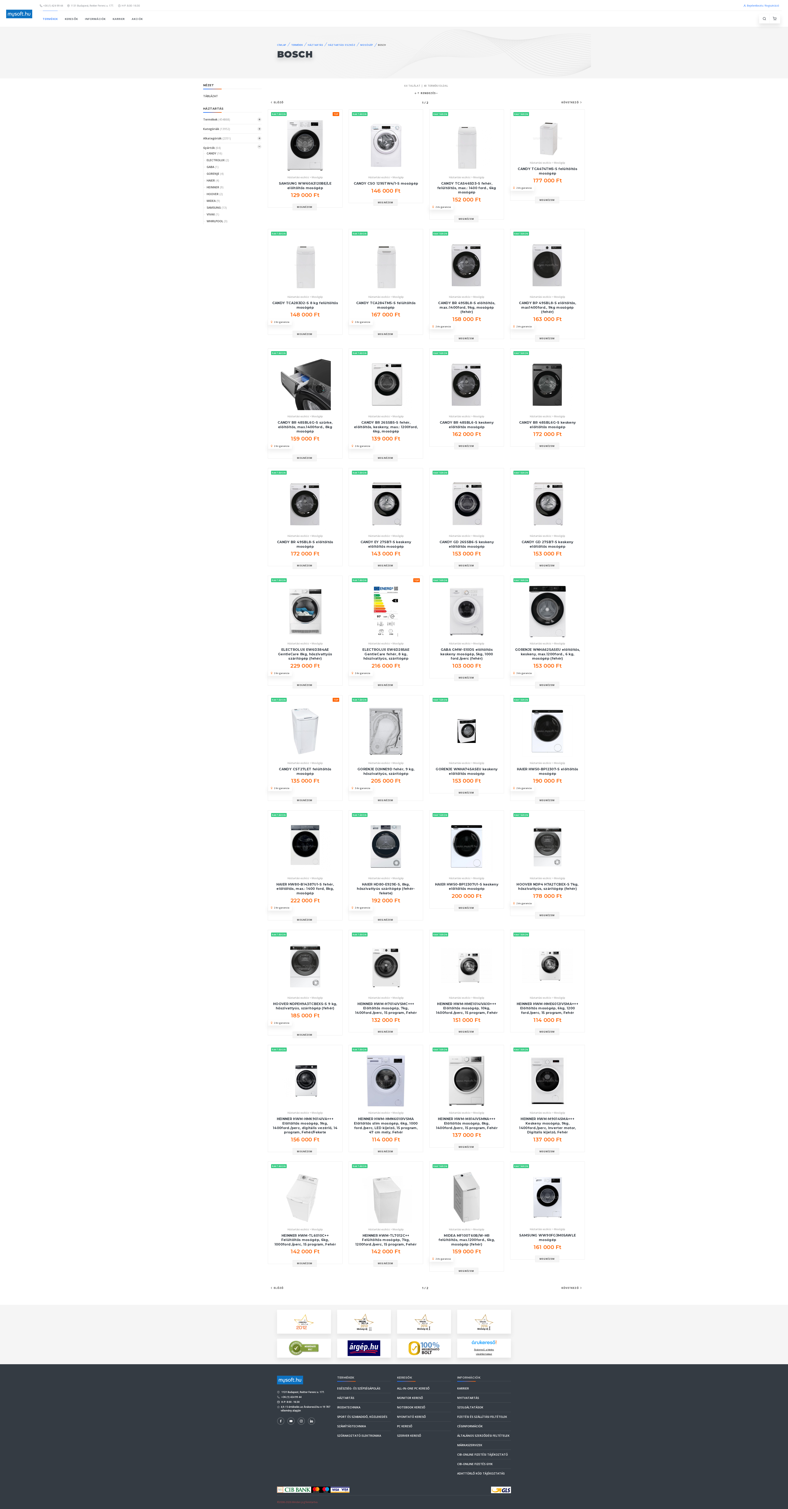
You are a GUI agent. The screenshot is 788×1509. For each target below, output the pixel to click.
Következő (570, 102)
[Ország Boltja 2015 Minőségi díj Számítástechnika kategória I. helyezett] (424, 1321)
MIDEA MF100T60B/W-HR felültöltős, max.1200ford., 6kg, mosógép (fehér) (467, 1240)
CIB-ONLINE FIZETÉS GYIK (475, 1464)
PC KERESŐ (404, 1426)
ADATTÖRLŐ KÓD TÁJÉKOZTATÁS (481, 1473)
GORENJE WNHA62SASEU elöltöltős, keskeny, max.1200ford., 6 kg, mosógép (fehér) (547, 654)
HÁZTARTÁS (315, 44)
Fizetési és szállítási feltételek (482, 1417)
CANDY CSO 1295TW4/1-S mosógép (386, 183)
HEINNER (215, 187)
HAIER (213, 180)
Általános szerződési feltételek (483, 1436)
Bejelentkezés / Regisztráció (763, 5)
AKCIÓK (137, 19)
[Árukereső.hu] (484, 1343)
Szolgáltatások (470, 1407)
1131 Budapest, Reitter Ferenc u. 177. (92, 5)
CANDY (214, 153)
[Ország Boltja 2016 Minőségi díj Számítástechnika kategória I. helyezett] (484, 1321)
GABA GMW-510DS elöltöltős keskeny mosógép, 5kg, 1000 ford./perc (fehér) (466, 654)
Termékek (216, 119)
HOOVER (215, 194)
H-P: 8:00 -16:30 (131, 5)
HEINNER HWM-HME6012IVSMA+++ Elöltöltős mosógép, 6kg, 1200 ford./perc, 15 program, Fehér (547, 1008)
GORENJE (215, 174)
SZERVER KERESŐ (409, 1436)
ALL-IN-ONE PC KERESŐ (413, 1388)
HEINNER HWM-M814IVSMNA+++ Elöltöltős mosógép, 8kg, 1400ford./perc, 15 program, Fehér (467, 1123)
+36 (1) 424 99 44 (53, 5)
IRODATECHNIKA (348, 1407)
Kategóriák (216, 129)
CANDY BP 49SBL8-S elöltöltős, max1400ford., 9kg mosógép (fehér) (547, 307)
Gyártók (212, 148)
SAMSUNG (217, 207)
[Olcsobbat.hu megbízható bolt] (424, 1348)
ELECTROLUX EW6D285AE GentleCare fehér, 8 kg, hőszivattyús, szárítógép (385, 654)
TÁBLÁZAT (210, 96)
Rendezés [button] (428, 93)
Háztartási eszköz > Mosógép (305, 177)
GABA (213, 167)
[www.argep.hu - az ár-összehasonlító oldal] (364, 1348)
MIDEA (213, 201)
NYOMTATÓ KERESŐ (411, 1417)
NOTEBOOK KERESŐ (411, 1407)
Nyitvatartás (468, 1398)
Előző (279, 102)
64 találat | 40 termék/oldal (426, 85)
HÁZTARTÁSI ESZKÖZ (341, 44)
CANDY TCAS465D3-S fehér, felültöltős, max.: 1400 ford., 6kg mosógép (466, 188)
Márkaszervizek (469, 1445)
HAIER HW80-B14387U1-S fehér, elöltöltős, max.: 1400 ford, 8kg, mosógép (305, 888)
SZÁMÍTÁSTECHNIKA (351, 1426)
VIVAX (213, 214)
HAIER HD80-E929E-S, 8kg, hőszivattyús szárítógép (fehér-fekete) (386, 888)
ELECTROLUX (218, 160)
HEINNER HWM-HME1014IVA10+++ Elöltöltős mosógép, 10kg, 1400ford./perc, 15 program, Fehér (467, 1008)
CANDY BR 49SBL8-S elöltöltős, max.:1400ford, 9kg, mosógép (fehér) (466, 307)
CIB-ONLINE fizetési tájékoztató (482, 1454)
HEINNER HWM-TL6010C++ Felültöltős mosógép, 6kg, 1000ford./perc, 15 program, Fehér (305, 1240)
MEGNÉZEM (304, 206)
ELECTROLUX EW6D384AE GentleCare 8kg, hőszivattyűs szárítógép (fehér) (305, 654)
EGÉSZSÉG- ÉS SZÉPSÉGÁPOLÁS (358, 1388)
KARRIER (119, 19)
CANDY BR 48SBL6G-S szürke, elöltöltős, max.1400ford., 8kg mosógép (305, 427)
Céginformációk (470, 1426)
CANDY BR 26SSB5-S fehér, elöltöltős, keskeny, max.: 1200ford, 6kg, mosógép (386, 427)
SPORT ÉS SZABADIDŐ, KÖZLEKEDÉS (362, 1417)
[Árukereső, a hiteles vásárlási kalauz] (304, 1348)
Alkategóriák (217, 138)
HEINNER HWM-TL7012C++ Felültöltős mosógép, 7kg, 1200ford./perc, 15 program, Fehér (386, 1240)
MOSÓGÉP (366, 44)
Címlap (281, 44)
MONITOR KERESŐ (410, 1398)
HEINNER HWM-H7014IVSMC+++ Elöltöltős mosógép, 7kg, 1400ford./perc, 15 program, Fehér (386, 1008)
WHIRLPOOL (217, 221)
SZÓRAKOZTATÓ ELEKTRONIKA (359, 1436)
